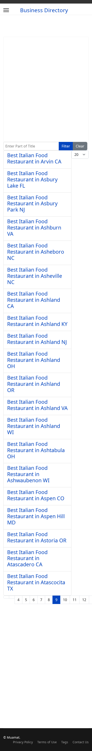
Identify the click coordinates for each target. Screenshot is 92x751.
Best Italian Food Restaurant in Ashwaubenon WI (28, 474)
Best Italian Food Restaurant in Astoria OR (36, 537)
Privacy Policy (23, 742)
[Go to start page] (6, 597)
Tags (64, 742)
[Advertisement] (46, 89)
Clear (80, 146)
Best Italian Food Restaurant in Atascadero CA (27, 558)
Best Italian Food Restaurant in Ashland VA (37, 405)
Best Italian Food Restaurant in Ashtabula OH (36, 450)
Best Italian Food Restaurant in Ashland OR (33, 384)
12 (84, 599)
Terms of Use (47, 742)
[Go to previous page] (12, 597)
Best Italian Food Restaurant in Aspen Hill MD (36, 516)
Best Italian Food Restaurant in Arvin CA (34, 158)
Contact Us (81, 742)
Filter (66, 146)
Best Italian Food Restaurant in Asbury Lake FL (32, 179)
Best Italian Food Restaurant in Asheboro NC (35, 251)
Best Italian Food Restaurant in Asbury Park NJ (32, 203)
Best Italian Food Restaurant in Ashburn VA (34, 227)
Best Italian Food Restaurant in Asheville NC (34, 276)
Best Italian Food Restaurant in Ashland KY (37, 320)
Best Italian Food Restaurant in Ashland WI (33, 426)
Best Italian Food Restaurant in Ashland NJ (37, 338)
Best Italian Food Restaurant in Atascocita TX (36, 582)
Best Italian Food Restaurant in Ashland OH (33, 360)
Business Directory (44, 10)
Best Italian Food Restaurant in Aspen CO (35, 495)
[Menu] (6, 10)
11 (75, 599)
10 (65, 599)
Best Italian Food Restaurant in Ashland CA (33, 300)
